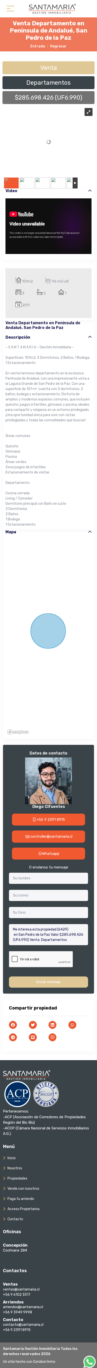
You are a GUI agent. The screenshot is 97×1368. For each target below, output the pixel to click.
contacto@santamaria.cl (23, 1325)
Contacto (15, 1219)
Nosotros (14, 1168)
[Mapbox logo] (18, 732)
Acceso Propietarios (23, 1209)
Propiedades (17, 1178)
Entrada (37, 46)
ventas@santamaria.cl (21, 1289)
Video (11, 190)
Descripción (17, 337)
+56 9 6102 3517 (16, 1295)
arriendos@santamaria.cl (23, 1307)
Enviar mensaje (48, 982)
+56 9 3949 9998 (17, 1312)
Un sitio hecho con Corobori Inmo (29, 1362)
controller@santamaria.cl (50, 836)
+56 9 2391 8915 (50, 819)
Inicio (11, 1158)
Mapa (10, 532)
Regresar (58, 46)
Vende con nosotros (23, 1189)
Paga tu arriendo (20, 1199)
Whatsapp (50, 853)
